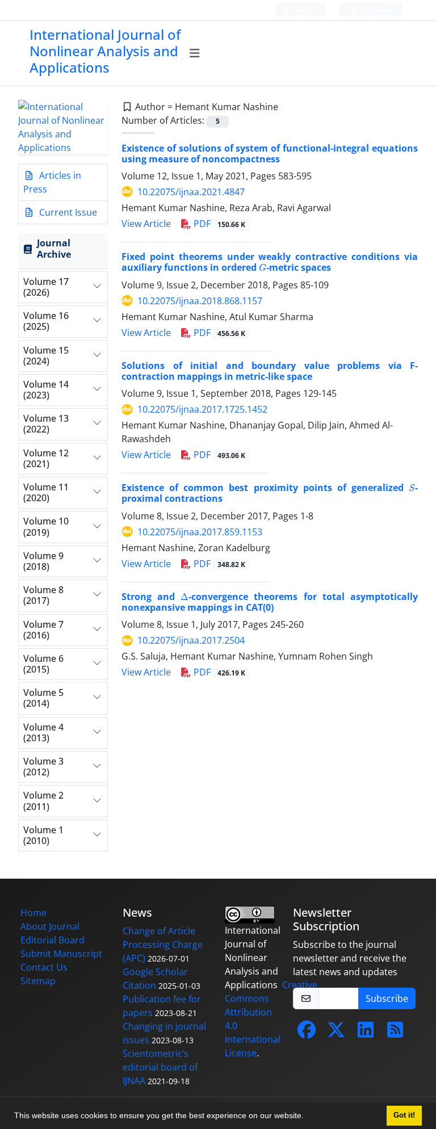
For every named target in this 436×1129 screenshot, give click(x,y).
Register (376, 10)
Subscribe (387, 998)
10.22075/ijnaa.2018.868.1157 (199, 301)
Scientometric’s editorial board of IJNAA (160, 1067)
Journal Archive (54, 248)
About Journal (49, 926)
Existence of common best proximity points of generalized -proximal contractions (269, 493)
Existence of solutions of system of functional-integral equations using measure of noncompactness (269, 153)
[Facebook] (306, 1033)
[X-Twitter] (336, 1033)
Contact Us (44, 967)
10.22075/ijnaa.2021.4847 (191, 192)
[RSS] (395, 1033)
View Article (146, 223)
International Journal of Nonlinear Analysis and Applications (105, 51)
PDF (218, 223)
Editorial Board (52, 940)
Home (33, 912)
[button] (307, 1117)
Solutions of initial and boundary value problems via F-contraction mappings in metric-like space (269, 371)
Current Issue (67, 212)
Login (304, 10)
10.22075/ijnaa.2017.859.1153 (199, 532)
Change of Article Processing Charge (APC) (163, 944)
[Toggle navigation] (195, 53)
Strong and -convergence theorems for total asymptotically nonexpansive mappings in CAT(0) (269, 602)
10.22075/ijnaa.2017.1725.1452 (202, 409)
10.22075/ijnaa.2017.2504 (191, 640)
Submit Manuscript (61, 953)
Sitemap (38, 981)
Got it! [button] (404, 1115)
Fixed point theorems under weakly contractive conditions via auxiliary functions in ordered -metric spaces (269, 262)
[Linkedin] (365, 1033)
